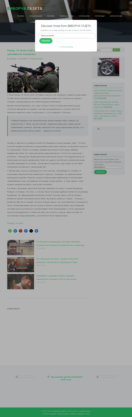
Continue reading (66, 47)
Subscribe (46, 41)
